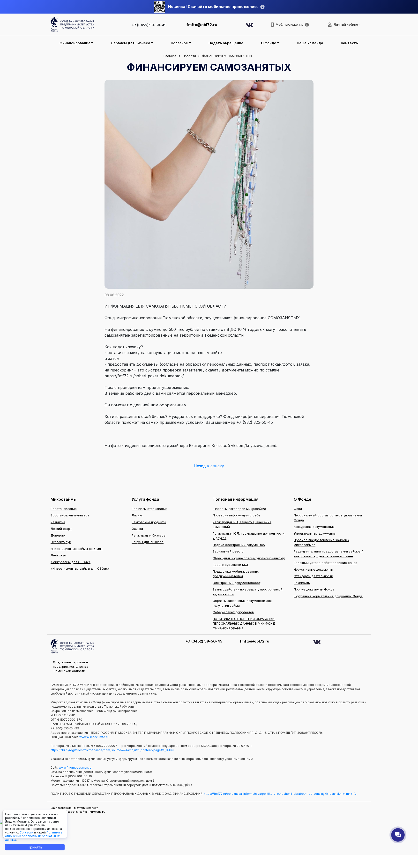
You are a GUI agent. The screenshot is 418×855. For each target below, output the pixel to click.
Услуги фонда (145, 499)
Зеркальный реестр (228, 551)
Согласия (26, 832)
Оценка (137, 528)
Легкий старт (61, 528)
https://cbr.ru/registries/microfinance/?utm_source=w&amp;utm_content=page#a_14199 (112, 750)
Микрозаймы (63, 499)
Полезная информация (235, 499)
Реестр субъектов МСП (231, 565)
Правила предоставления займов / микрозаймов (321, 542)
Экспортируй (61, 542)
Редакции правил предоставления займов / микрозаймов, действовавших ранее (328, 553)
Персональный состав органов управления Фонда (328, 517)
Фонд (298, 509)
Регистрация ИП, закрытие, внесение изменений (242, 524)
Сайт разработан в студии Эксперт (74, 808)
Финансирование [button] (75, 43)
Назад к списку (209, 465)
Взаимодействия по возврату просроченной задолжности (248, 591)
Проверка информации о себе (236, 515)
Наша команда (310, 43)
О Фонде (302, 499)
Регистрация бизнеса (148, 535)
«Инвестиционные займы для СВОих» (80, 568)
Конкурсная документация (314, 527)
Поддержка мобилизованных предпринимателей (236, 573)
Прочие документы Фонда (314, 589)
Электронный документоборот (236, 583)
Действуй (58, 555)
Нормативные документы (313, 569)
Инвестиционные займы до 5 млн (77, 549)
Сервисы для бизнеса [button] (130, 43)
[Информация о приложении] (307, 25)
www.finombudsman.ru (75, 767)
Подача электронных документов (239, 545)
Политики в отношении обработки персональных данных (33, 836)
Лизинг (137, 515)
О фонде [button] (268, 43)
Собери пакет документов (233, 612)
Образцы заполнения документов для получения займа (242, 603)
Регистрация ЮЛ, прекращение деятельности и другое (248, 535)
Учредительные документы (315, 533)
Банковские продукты (149, 522)
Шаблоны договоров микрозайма (239, 509)
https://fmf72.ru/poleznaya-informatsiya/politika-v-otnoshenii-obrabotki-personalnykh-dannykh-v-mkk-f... (280, 793)
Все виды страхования (149, 509)
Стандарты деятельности (313, 576)
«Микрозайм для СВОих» (70, 562)
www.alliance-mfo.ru (94, 737)
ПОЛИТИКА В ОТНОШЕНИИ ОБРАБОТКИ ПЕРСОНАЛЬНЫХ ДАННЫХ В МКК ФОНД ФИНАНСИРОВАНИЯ (244, 623)
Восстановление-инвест (70, 515)
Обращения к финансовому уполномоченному (249, 558)
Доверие (58, 535)
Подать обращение (226, 43)
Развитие (58, 522)
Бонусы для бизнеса (148, 542)
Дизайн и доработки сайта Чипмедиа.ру (78, 811)
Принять (35, 847)
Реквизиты (302, 583)
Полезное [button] (179, 43)
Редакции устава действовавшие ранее (325, 563)
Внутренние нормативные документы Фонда (328, 596)
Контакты (349, 43)
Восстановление (64, 509)
